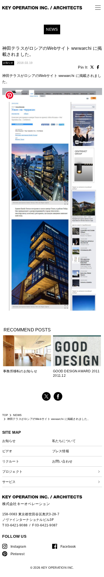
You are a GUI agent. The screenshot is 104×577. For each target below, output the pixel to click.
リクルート (10, 461)
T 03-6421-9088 (15, 525)
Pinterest (17, 554)
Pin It (82, 67)
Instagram (18, 546)
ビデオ (7, 451)
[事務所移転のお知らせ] (27, 353)
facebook (58, 396)
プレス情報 (60, 451)
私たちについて (64, 441)
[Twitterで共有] (92, 67)
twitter (46, 396)
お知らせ (9, 441)
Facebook (68, 546)
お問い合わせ (62, 461)
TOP (5, 415)
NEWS (17, 415)
